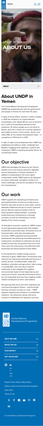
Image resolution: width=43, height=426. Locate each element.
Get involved (11, 356)
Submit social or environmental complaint (21, 386)
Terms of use (10, 394)
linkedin (9, 406)
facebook (14, 400)
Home (5, 12)
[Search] (11, 370)
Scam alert (9, 390)
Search (35, 4)
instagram (19, 400)
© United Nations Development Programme (20, 416)
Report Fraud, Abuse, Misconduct (18, 382)
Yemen (10, 4)
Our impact (10, 350)
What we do (11, 344)
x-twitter (9, 400)
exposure (29, 400)
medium (34, 400)
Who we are (11, 338)
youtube (24, 400)
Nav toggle (39, 4)
